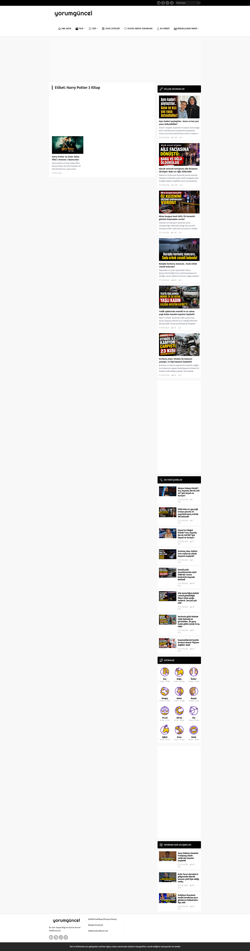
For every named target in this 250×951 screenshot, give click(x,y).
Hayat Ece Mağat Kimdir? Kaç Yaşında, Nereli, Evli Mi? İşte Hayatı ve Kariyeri (187, 534)
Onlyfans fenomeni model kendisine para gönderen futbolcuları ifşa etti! (188, 899)
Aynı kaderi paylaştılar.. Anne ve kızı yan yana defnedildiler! (179, 122)
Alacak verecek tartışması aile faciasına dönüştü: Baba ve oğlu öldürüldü (178, 170)
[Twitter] (163, 3)
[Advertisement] (125, 59)
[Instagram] (167, 3)
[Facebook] (158, 3)
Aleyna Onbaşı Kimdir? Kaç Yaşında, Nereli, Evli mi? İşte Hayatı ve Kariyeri (189, 492)
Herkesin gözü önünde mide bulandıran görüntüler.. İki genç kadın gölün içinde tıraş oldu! (189, 621)
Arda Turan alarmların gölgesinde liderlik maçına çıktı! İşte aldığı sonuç (188, 878)
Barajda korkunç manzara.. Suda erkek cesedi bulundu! (178, 265)
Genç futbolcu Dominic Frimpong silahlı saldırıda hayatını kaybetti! (188, 857)
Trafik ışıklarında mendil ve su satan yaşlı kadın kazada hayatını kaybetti (177, 313)
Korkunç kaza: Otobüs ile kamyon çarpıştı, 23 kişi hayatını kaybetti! (175, 360)
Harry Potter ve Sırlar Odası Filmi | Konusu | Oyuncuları (65, 158)
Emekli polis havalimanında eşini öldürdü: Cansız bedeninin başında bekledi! (187, 575)
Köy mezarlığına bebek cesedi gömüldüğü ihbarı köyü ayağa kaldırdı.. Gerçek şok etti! (188, 598)
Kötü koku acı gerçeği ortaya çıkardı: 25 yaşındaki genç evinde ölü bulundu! (188, 513)
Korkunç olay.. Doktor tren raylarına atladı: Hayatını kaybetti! (187, 553)
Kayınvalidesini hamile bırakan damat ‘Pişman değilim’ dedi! (188, 642)
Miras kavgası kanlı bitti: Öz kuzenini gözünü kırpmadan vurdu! (177, 218)
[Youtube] (171, 3)
